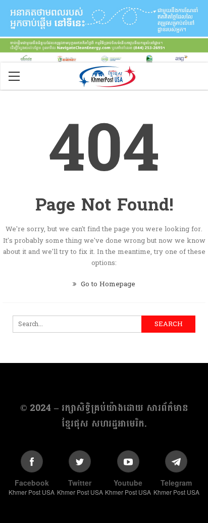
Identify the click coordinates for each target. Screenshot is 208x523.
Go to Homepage (107, 284)
